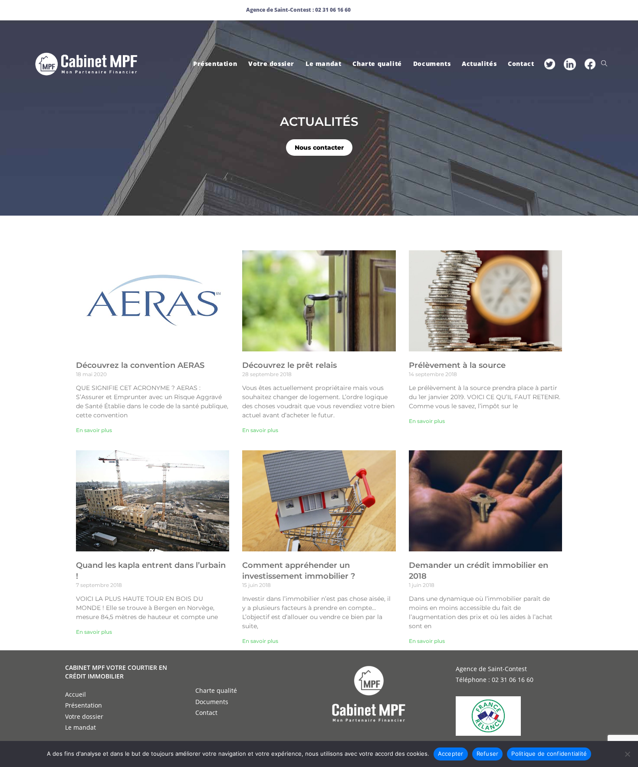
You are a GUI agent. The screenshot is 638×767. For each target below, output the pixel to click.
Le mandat (80, 727)
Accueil (75, 694)
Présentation (83, 705)
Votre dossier (84, 716)
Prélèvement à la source (457, 365)
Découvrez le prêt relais (289, 365)
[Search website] (604, 63)
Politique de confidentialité (549, 753)
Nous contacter (319, 147)
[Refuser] (627, 754)
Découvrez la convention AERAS (140, 365)
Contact (206, 712)
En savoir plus (94, 430)
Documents (211, 702)
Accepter (451, 753)
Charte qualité (216, 690)
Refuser (488, 753)
